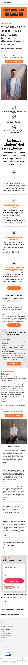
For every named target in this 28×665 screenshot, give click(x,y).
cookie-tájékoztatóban (21, 660)
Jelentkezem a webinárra (14, 61)
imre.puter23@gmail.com (6, 633)
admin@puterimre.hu (5, 646)
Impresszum (3, 637)
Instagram (9, 626)
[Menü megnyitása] (25, 2)
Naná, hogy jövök (14, 325)
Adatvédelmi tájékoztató (6, 635)
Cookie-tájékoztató (5, 639)
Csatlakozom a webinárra (14, 415)
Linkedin (13, 626)
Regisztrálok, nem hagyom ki (14, 581)
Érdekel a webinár (14, 287)
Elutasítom (5, 662)
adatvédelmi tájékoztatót (9, 586)
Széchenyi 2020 (4, 647)
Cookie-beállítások (5, 640)
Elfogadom (13, 662)
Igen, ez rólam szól (14, 363)
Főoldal (2, 631)
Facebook (3, 626)
